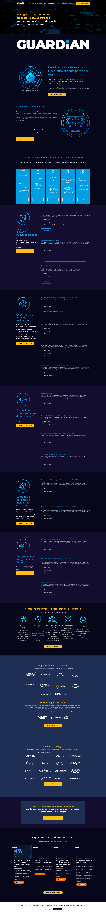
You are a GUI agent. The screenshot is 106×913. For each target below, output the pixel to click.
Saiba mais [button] (85, 905)
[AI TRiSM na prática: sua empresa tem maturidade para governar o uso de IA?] (43, 850)
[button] (65, 219)
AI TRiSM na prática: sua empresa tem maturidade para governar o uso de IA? (43, 860)
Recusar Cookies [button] (48, 909)
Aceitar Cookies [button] (57, 909)
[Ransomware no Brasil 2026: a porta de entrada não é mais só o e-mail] (23, 852)
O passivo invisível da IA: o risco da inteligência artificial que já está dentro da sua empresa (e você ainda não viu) (63, 862)
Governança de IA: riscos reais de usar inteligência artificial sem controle (84, 860)
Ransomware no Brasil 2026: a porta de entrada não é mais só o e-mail (22, 864)
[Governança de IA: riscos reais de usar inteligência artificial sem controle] (85, 850)
